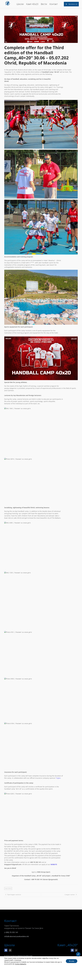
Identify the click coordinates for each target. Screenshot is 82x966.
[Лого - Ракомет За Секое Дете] (7, 3)
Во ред (71, 961)
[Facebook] (5, 950)
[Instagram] (10, 950)
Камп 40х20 (32, 4)
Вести (44, 4)
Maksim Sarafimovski (25, 956)
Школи (20, 4)
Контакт (54, 4)
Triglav (58, 778)
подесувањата (20, 964)
